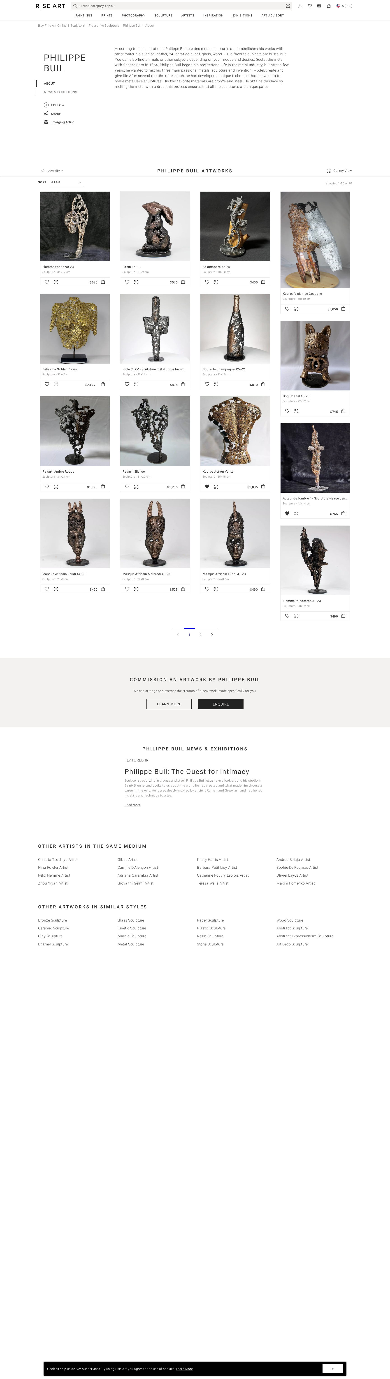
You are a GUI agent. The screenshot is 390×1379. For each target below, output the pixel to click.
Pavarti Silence (134, 471)
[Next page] (212, 634)
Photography (133, 15)
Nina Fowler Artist (53, 867)
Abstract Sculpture (292, 928)
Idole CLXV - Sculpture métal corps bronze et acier (160, 369)
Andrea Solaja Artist (293, 859)
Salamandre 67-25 (216, 267)
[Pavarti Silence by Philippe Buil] (155, 431)
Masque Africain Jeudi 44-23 (64, 574)
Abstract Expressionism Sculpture (304, 936)
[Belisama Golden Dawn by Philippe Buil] (75, 329)
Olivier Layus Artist (292, 875)
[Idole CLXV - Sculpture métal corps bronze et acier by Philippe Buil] (155, 329)
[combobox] (64, 182)
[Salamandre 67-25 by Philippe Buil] (235, 226)
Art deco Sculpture (292, 944)
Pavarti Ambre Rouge (58, 471)
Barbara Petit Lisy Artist (217, 867)
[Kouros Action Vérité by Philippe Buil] (235, 431)
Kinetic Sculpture (132, 928)
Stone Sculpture (210, 944)
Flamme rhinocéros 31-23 (302, 601)
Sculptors (77, 25)
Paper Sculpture (210, 920)
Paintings (83, 15)
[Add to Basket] (102, 282)
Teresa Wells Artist (213, 883)
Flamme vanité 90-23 (58, 267)
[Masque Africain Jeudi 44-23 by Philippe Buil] (75, 533)
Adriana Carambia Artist (138, 875)
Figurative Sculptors (104, 25)
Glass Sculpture (131, 920)
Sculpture (163, 15)
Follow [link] (54, 104)
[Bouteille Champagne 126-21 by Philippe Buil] (235, 329)
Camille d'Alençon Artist (138, 867)
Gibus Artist (127, 859)
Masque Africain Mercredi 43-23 (146, 574)
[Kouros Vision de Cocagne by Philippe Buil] (315, 240)
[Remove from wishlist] (207, 486)
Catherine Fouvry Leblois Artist (223, 875)
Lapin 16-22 (132, 267)
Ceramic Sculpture (53, 928)
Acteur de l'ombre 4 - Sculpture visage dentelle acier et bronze (329, 498)
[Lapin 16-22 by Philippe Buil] (155, 226)
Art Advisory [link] (273, 15)
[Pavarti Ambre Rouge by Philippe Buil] (75, 431)
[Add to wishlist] (46, 282)
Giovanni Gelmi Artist (136, 883)
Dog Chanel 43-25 (296, 396)
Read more (133, 805)
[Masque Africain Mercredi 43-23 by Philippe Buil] (155, 533)
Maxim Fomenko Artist (295, 883)
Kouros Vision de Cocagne (302, 293)
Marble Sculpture (132, 936)
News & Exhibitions (60, 92)
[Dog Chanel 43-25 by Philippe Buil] (315, 355)
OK (333, 1369)
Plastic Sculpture (211, 928)
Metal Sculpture (131, 944)
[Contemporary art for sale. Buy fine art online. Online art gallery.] (50, 6)
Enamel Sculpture (53, 944)
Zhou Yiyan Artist (53, 883)
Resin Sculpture (210, 936)
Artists (187, 15)
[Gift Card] (319, 5)
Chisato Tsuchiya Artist (58, 859)
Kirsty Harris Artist (212, 859)
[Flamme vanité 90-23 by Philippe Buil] (75, 226)
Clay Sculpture (50, 936)
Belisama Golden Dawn (59, 369)
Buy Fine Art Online (52, 25)
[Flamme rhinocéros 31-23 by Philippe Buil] (315, 560)
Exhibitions (242, 15)
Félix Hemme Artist (54, 875)
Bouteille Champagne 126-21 (224, 369)
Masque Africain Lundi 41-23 (224, 574)
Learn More (169, 704)
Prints (107, 15)
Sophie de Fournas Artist (297, 867)
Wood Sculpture (289, 920)
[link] (288, 6)
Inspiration (213, 15)
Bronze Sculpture (52, 920)
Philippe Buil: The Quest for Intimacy (187, 771)
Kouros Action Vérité (218, 471)
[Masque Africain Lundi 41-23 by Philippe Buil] (235, 533)
